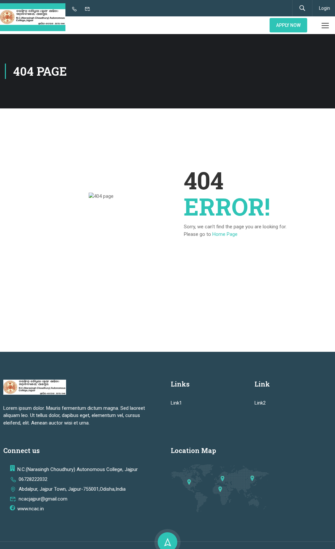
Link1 (176, 403)
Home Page (225, 234)
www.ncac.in (30, 509)
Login (324, 8)
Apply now (288, 25)
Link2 (260, 403)
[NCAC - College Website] (32, 17)
